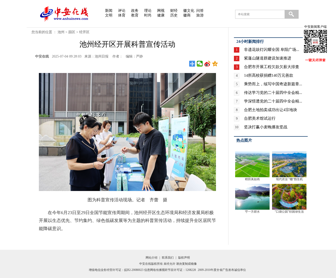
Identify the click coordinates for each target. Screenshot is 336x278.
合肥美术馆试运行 (259, 118)
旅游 (200, 15)
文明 (108, 15)
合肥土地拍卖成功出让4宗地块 (270, 110)
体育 (121, 15)
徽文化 (188, 11)
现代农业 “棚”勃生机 (289, 179)
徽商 (187, 15)
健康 (161, 15)
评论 (121, 11)
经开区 (84, 32)
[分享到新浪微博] (207, 64)
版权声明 (184, 257)
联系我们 (168, 257)
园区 (71, 32)
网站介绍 (151, 257)
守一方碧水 (252, 211)
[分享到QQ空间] (215, 64)
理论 (148, 11)
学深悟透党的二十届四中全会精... (273, 101)
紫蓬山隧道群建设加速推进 (267, 58)
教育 (134, 15)
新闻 (108, 11)
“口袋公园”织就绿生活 (289, 211)
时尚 (148, 15)
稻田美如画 (252, 179)
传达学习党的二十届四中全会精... (273, 92)
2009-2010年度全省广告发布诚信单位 (222, 270)
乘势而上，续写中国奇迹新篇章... (273, 84)
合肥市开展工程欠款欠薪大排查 (271, 67)
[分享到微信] (200, 64)
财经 (174, 11)
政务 (134, 11)
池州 (61, 32)
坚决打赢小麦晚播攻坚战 (265, 127)
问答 (200, 11)
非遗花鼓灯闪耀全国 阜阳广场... (271, 49)
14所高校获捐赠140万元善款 (268, 75)
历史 (174, 15)
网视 (161, 11)
